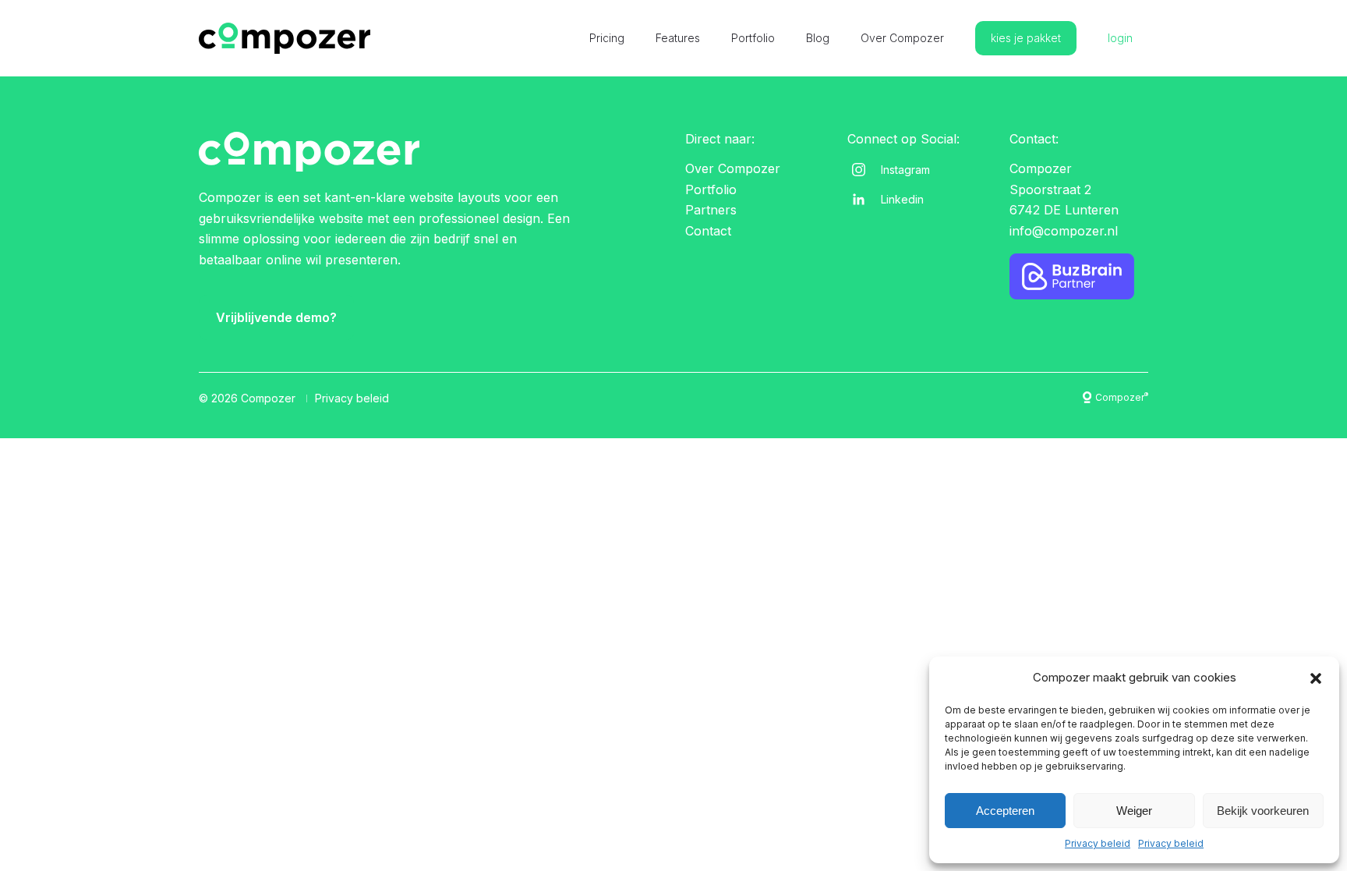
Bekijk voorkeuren (1263, 810)
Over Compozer (902, 37)
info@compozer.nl (1063, 231)
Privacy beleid (1097, 843)
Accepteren (1005, 810)
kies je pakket (1026, 37)
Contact (708, 231)
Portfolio (753, 37)
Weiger (1134, 810)
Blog (817, 37)
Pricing (606, 37)
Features (678, 37)
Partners (711, 210)
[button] (1316, 678)
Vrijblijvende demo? (276, 317)
